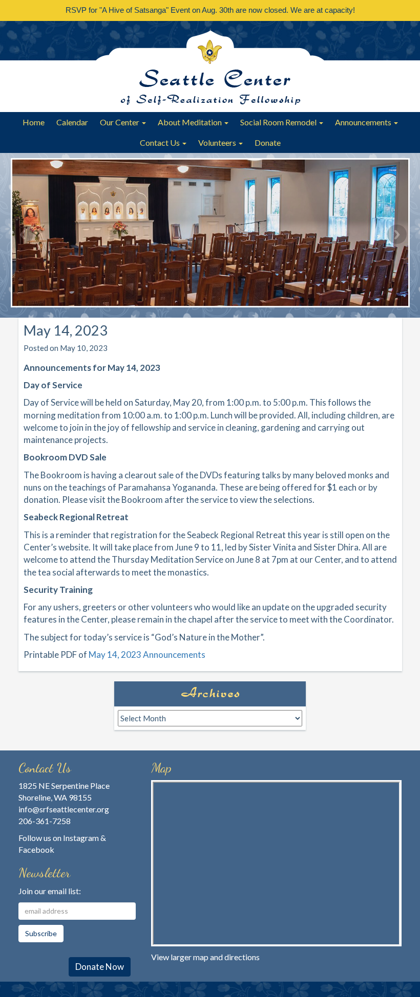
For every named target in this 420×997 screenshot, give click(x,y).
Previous (23, 234)
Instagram (81, 838)
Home (34, 122)
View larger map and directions (205, 957)
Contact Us (160, 142)
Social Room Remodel (279, 122)
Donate (268, 142)
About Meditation (190, 122)
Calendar (72, 122)
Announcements (364, 122)
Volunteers (218, 142)
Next (397, 234)
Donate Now (99, 966)
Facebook (36, 849)
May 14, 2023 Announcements (147, 654)
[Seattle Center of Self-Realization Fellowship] (210, 66)
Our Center (120, 122)
